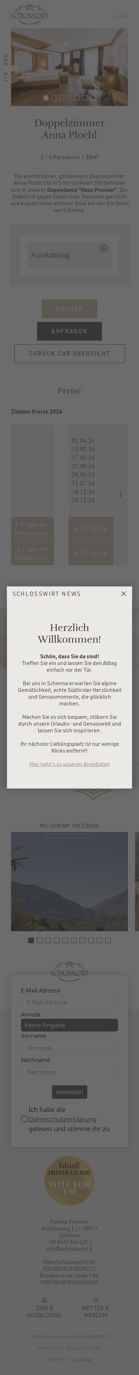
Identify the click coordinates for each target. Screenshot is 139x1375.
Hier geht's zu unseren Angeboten (69, 764)
